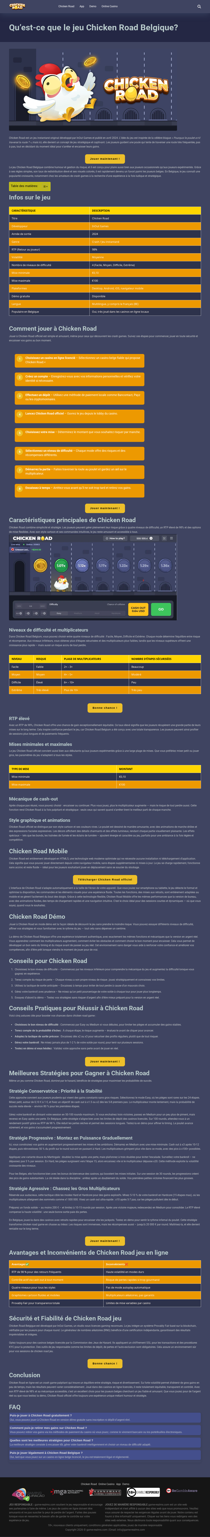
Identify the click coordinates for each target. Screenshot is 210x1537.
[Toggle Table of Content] (43, 186)
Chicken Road (66, 6)
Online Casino (110, 6)
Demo (92, 6)
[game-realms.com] (17, 5)
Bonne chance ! (105, 707)
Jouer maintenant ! (105, 158)
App (82, 6)
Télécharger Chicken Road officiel (105, 879)
